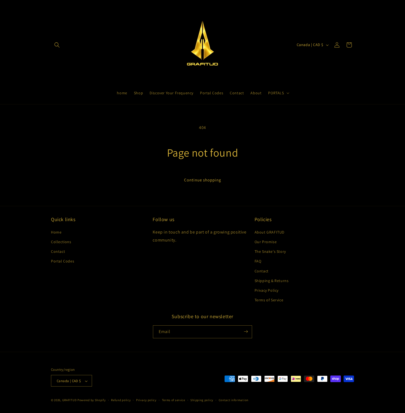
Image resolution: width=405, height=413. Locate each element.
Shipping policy (201, 400)
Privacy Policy (267, 290)
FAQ (258, 261)
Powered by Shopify (91, 400)
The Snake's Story (270, 251)
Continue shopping (202, 180)
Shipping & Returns (272, 280)
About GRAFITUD (270, 231)
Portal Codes (62, 261)
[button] (57, 45)
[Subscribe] (246, 331)
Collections (61, 241)
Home (56, 231)
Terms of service (173, 400)
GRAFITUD (69, 400)
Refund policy (121, 400)
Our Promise (266, 241)
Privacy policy (146, 400)
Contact (58, 251)
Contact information (234, 400)
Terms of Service (269, 299)
